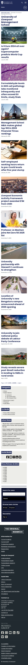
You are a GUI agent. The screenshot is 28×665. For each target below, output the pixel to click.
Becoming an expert (9, 400)
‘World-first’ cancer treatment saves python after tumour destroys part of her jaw (13, 425)
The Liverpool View (11, 398)
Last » (19, 383)
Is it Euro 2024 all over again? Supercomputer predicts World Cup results (12, 51)
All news (5, 507)
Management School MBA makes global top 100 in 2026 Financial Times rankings (12, 128)
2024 (5, 470)
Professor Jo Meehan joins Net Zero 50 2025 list (12, 233)
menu (25, 7)
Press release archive (9, 414)
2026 (5, 467)
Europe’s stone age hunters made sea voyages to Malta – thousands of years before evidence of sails (13, 435)
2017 (5, 481)
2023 (5, 472)
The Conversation (11, 396)
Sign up (5, 517)
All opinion (12, 507)
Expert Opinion (8, 392)
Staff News (7, 403)
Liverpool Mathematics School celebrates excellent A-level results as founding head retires (13, 440)
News (3, 7)
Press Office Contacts (9, 413)
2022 (5, 473)
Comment (9, 395)
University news (5, 12)
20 (14, 383)
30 (15, 383)
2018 (5, 480)
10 (13, 383)
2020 (5, 477)
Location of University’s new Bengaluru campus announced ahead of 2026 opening (12, 301)
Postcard (6, 402)
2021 (5, 475)
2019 (5, 478)
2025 (5, 469)
